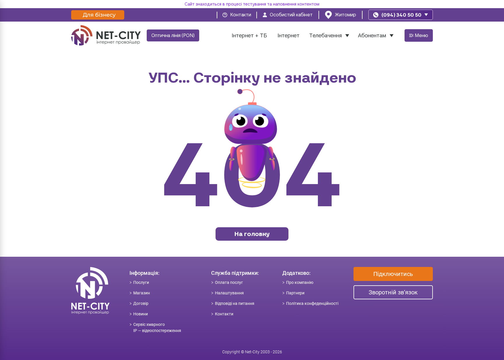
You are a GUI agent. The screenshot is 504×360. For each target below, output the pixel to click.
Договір (140, 303)
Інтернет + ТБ (249, 35)
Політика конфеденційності (312, 303)
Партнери (295, 293)
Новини (140, 314)
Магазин (141, 293)
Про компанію (299, 282)
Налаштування (229, 293)
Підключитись (393, 273)
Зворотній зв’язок (393, 292)
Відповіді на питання (234, 303)
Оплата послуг (229, 282)
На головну (252, 234)
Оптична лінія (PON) (173, 35)
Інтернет (288, 35)
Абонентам (372, 35)
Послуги (141, 282)
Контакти (224, 314)
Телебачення (325, 35)
